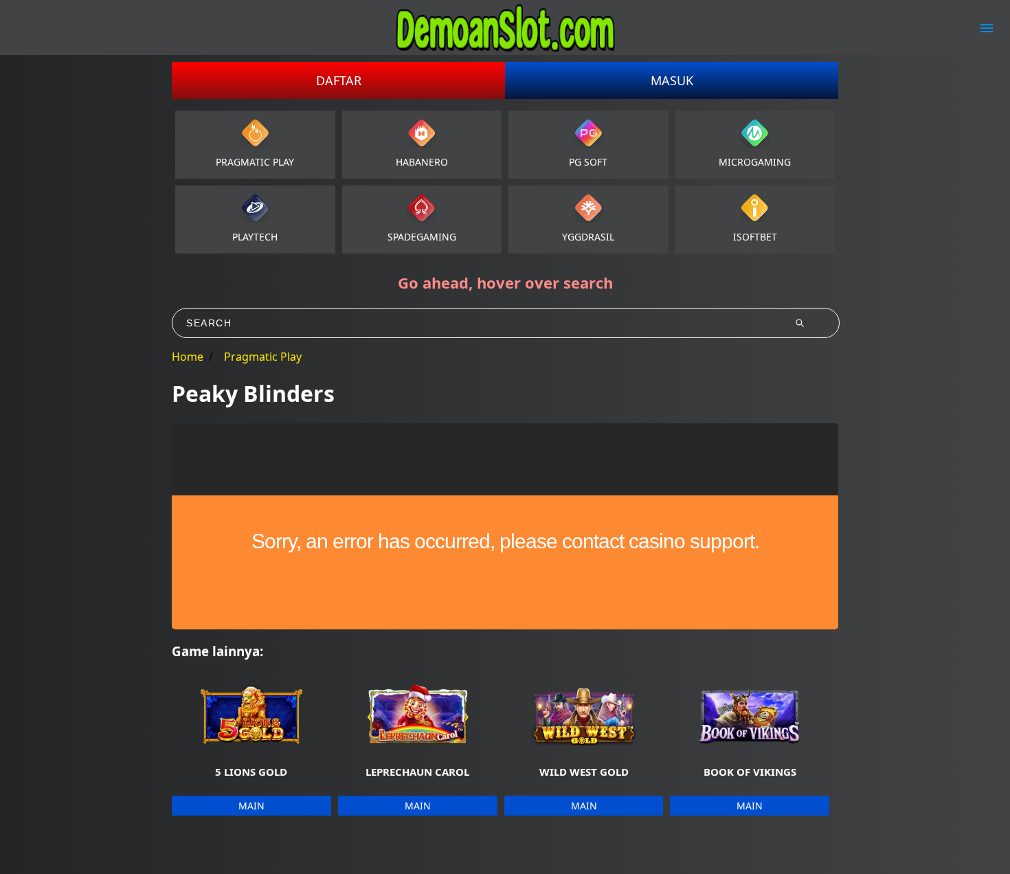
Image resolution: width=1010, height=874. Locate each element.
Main (251, 805)
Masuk (672, 80)
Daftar (338, 80)
